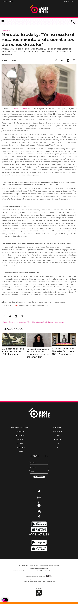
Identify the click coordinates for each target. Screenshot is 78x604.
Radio (58, 436)
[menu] (3, 21)
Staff (58, 448)
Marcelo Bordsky (20, 109)
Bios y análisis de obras (20, 428)
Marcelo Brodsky (9, 322)
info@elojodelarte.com (42, 568)
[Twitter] (62, 60)
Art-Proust (57, 428)
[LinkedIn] (68, 60)
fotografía (40, 322)
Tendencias (20, 436)
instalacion (50, 322)
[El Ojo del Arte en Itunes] (39, 529)
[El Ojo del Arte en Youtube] (39, 512)
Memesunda (57, 432)
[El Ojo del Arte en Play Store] (39, 524)
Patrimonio (20, 448)
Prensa (57, 444)
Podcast (57, 440)
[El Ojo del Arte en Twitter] (39, 503)
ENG (69, 1)
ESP (65, 1)
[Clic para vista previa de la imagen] (39, 82)
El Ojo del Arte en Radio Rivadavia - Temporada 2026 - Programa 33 (13, 351)
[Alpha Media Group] (39, 592)
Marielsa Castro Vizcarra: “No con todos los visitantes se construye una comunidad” (38, 353)
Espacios (20, 452)
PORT (72, 1)
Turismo (20, 444)
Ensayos (20, 440)
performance (60, 322)
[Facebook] (56, 60)
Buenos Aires (21, 322)
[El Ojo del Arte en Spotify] (39, 506)
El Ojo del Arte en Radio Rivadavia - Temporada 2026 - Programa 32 (63, 351)
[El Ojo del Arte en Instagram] (39, 498)
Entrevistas (6, 31)
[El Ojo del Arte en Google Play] (39, 542)
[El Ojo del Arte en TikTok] (39, 516)
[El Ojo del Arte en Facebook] (39, 493)
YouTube (15, 306)
